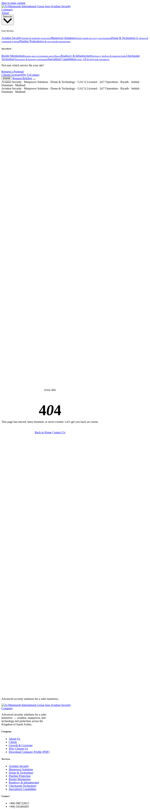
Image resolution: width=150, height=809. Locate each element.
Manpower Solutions (21, 769)
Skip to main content (13, 3)
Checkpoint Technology (23, 785)
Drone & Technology (21, 772)
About (5, 12)
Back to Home (43, 432)
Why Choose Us (18, 748)
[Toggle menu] (34, 79)
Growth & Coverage (21, 745)
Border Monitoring (20, 779)
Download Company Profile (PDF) (29, 751)
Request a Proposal (12, 71)
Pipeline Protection (20, 775)
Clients (5, 74)
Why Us (25, 74)
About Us (14, 738)
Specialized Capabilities (22, 789)
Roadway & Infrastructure (24, 782)
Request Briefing (22, 78)
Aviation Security (19, 766)
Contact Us (58, 432)
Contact (34, 74)
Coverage (15, 74)
